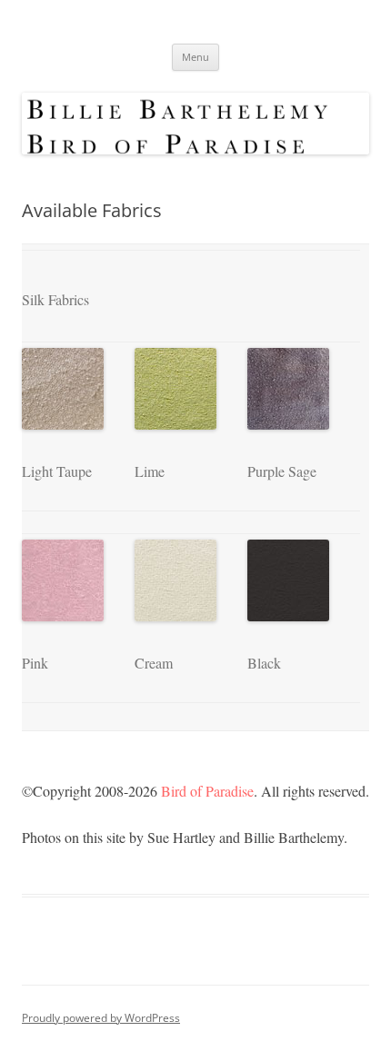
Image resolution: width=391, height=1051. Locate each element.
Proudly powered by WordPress (101, 1018)
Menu (195, 57)
